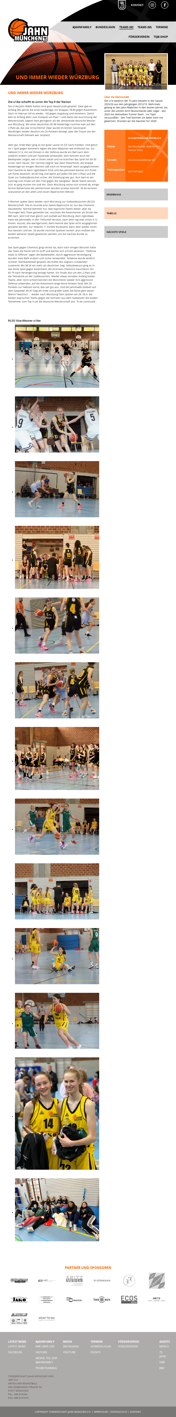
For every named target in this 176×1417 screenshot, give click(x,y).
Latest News (17, 1346)
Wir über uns (45, 1346)
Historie (41, 1352)
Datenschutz (119, 1411)
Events (96, 1352)
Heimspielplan (101, 1346)
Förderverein (128, 1346)
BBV (161, 1368)
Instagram (70, 1346)
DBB (162, 1362)
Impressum (101, 1411)
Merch (164, 1346)
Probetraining (46, 1368)
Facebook (15, 1352)
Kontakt (137, 5)
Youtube (69, 1352)
